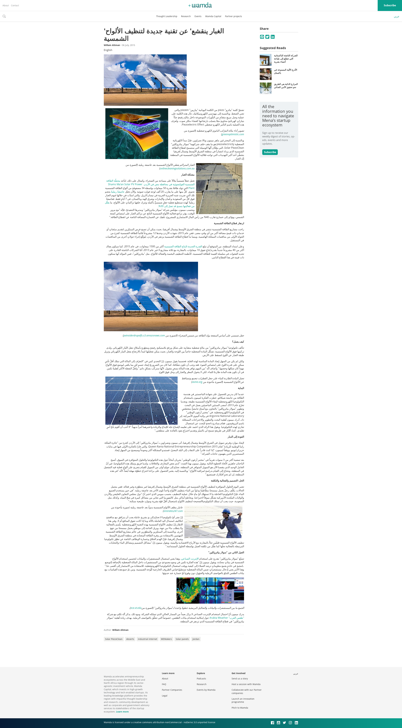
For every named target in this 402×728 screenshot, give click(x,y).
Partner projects (233, 16)
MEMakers (166, 639)
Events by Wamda (206, 689)
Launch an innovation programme (243, 700)
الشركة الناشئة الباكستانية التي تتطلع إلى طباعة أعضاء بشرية (286, 58)
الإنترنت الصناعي (190, 558)
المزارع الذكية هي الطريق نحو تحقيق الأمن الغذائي (286, 85)
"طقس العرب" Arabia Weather (226, 617)
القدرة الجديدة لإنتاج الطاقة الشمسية (183, 246)
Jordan (196, 639)
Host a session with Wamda (246, 684)
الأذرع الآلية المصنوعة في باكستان (285, 71)
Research (186, 16)
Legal (164, 695)
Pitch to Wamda (240, 707)
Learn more (122, 711)
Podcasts (201, 678)
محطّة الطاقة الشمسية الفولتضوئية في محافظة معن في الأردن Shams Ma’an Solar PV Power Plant (150, 184)
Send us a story (240, 678)
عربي (396, 16)
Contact (15, 5)
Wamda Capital (213, 16)
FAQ (164, 684)
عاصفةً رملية (118, 191)
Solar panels (182, 639)
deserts (130, 639)
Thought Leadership (166, 16)
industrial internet (147, 639)
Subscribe (390, 5)
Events (198, 16)
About (6, 5)
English (108, 50)
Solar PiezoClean (113, 639)
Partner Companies (172, 689)
